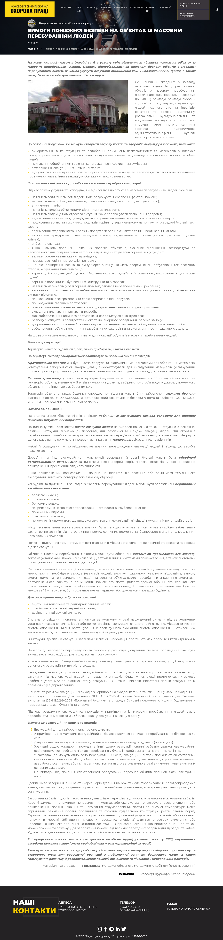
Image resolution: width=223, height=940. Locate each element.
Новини (92, 7)
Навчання (120, 7)
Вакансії (165, 7)
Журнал (106, 7)
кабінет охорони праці (191, 5)
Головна (66, 7)
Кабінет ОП (151, 9)
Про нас (78, 9)
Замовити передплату (187, 14)
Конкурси (136, 7)
